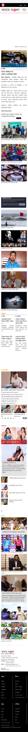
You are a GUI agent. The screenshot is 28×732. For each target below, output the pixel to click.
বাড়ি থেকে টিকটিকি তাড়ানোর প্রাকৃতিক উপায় (11, 397)
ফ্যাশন (2, 709)
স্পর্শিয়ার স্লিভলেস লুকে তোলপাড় (17, 478)
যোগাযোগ (17, 709)
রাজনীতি (3, 687)
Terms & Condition (5, 722)
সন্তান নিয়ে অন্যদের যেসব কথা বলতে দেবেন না (12, 394)
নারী (2, 717)
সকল (25, 5)
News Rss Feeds (5, 725)
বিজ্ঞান (2, 695)
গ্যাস (7, 114)
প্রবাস (2, 692)
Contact (17, 722)
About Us (3, 698)
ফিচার (2, 711)
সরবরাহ (17, 114)
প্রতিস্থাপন (12, 114)
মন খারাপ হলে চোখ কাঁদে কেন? (8, 403)
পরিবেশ (17, 714)
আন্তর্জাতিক (3, 689)
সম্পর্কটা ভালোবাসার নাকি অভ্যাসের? (9, 392)
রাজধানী (3, 114)
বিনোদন (4, 426)
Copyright (4, 727)
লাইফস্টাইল (5, 370)
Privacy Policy (18, 695)
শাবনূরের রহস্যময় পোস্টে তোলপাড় (15, 501)
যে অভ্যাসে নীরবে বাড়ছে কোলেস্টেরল (10, 399)
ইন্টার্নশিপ (17, 711)
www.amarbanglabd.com (13, 666)
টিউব (16, 717)
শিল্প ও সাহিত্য (18, 687)
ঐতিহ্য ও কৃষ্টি (18, 689)
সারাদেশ (3, 684)
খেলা (3, 516)
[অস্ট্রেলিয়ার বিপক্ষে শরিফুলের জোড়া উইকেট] (14, 525)
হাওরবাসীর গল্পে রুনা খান (15, 485)
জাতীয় (3, 68)
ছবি (16, 720)
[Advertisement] (14, 28)
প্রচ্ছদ (21, 5)
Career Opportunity (20, 697)
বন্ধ (21, 114)
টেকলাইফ (17, 692)
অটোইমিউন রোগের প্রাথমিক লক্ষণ (9, 401)
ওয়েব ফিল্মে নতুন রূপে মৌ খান (17, 493)
